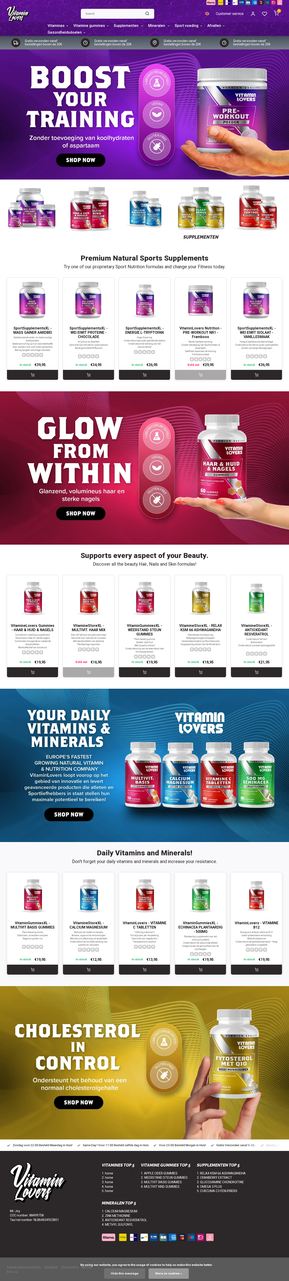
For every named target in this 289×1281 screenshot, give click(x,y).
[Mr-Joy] (18, 14)
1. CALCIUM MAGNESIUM (119, 1211)
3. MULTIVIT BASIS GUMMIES (161, 1182)
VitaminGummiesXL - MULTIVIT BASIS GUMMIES (33, 925)
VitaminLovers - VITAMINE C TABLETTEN (144, 925)
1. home (107, 1173)
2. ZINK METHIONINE (116, 1215)
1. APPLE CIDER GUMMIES (159, 1173)
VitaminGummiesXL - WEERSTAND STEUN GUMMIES (144, 630)
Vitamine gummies (89, 25)
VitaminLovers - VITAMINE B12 (256, 925)
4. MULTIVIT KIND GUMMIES (160, 1186)
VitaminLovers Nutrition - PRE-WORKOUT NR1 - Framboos (200, 332)
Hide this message (124, 1273)
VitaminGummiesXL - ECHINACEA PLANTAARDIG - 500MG (200, 927)
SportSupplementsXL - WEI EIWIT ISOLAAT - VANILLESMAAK (257, 332)
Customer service (230, 13)
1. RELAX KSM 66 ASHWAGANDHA (221, 1173)
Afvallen (214, 25)
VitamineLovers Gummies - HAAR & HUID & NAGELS (32, 628)
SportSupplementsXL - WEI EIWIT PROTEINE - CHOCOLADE (89, 332)
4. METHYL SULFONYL (117, 1224)
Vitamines (56, 25)
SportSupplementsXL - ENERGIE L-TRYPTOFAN (144, 330)
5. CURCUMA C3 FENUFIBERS (217, 1191)
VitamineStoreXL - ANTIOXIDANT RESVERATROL (256, 630)
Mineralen (157, 25)
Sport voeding (186, 25)
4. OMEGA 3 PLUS (209, 1186)
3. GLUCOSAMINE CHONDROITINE (220, 1182)
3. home (107, 1182)
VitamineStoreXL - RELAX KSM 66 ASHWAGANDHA (200, 628)
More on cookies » (168, 1273)
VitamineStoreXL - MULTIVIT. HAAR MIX (88, 628)
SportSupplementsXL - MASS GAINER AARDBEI (32, 330)
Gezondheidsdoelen (65, 32)
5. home (107, 1191)
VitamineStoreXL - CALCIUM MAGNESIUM (88, 925)
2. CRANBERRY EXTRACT (214, 1177)
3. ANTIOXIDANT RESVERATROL (124, 1220)
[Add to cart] (32, 375)
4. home (107, 1186)
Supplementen (126, 25)
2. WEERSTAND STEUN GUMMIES (164, 1177)
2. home (107, 1177)
